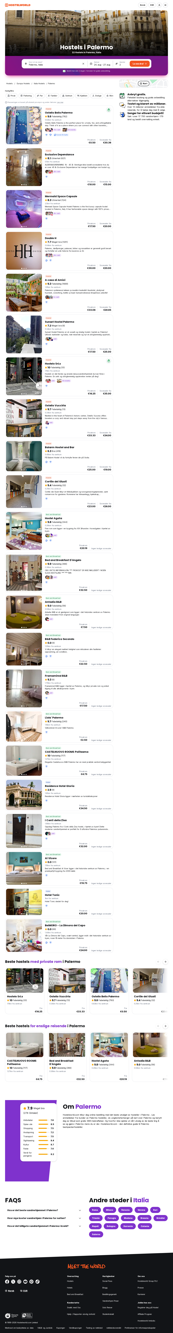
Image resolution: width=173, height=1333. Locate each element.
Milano (109, 1210)
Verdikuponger (75, 1328)
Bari (155, 1210)
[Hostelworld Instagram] (19, 1282)
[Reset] (83, 64)
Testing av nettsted (94, 1328)
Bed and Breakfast (53, 514)
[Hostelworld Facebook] (7, 1282)
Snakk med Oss (74, 1307)
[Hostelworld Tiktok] (37, 1282)
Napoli (95, 1226)
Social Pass (107, 1281)
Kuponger (60, 1328)
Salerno (96, 1234)
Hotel (48, 782)
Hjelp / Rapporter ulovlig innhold (81, 1314)
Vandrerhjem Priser (110, 1301)
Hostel (48, 109)
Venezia (125, 1210)
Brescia (144, 1218)
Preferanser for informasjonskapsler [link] (140, 1328)
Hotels (70, 1288)
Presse (141, 1288)
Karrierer (141, 1294)
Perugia (112, 1218)
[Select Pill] (159, 5)
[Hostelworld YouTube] (25, 1282)
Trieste (96, 1218)
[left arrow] (158, 961)
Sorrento (128, 1226)
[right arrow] (165, 961)
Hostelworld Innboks (146, 1321)
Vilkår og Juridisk (44, 1328)
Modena (128, 1218)
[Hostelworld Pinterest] (31, 1282)
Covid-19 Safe (62, 135)
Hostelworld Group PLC (148, 1281)
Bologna (111, 1226)
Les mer (60, 102)
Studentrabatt (108, 1314)
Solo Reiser (107, 1307)
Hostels (70, 1281)
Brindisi (161, 1218)
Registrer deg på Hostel (148, 1307)
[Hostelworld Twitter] (13, 1282)
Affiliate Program (145, 1314)
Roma (95, 1210)
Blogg (105, 1288)
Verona (141, 1210)
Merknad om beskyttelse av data (19, 1328)
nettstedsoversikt (114, 1328)
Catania (145, 1226)
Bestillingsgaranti (109, 1294)
